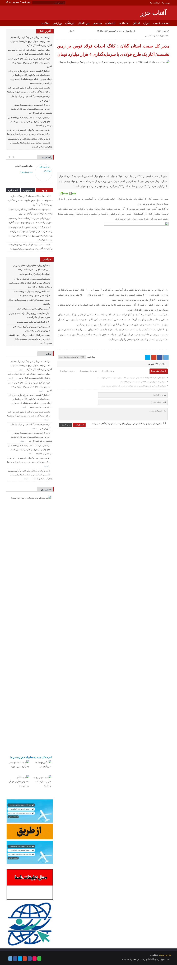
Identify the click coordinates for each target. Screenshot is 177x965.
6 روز (24, 407)
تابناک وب (154, 955)
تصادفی (13, 190)
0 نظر (71, 31)
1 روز (21, 369)
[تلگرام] (166, 357)
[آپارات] (34, 958)
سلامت (45, 23)
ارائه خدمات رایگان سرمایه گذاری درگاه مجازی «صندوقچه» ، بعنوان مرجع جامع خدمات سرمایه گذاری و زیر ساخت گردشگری (31, 41)
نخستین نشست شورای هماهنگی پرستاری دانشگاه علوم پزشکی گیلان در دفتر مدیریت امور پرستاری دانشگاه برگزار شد (30, 283)
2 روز (11, 378)
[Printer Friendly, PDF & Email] (67, 193)
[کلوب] (39, 958)
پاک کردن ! (65, 425)
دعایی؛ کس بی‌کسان (24, 166)
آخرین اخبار (45, 31)
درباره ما (166, 3)
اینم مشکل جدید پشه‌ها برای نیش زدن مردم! (31, 757)
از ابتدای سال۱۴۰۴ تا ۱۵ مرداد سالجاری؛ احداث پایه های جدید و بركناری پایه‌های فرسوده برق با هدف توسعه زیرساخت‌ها (29, 121)
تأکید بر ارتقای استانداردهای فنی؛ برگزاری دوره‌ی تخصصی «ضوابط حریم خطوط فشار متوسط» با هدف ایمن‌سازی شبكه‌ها (30, 143)
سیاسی (97, 23)
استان (136, 23)
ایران (146, 23)
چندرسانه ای (138, 29)
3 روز (41, 391)
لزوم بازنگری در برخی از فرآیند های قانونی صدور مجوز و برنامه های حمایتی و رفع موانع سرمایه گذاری (30, 62)
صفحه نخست (161, 23)
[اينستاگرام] (30, 958)
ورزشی (57, 23)
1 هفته (47, 420)
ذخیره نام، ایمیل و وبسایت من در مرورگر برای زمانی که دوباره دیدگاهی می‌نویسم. (126, 423)
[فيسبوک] (159, 357)
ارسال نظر (79, 425)
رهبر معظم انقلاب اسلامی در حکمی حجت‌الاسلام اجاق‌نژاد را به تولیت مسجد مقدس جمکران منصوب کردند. (30, 339)
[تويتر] (147, 357)
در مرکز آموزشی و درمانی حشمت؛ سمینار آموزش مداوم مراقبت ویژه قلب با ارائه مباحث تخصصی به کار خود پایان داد (31, 109)
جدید (44, 190)
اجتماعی (124, 23)
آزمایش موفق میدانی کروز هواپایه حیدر (33, 308)
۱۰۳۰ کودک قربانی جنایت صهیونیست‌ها (33, 322)
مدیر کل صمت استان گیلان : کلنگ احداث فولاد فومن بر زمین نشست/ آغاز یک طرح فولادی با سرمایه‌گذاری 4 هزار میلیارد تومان (113, 50)
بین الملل (83, 23)
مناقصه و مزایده (159, 29)
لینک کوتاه (91, 357)
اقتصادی (110, 23)
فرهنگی (69, 23)
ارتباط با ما (155, 3)
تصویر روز (46, 489)
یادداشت (47, 157)
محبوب (27, 190)
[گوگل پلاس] (153, 357)
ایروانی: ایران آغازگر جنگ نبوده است (34, 274)
